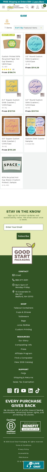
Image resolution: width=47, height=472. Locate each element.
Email (18, 275)
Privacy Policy (23, 449)
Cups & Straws (23, 312)
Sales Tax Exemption (23, 382)
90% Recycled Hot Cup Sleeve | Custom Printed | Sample (11, 179)
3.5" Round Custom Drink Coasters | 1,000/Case (33, 58)
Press (23, 349)
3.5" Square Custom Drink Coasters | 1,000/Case (10, 141)
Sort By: (19, 27)
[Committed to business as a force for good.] (11, 426)
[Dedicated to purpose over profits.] (30, 426)
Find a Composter (24, 358)
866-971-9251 (21, 280)
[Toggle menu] (3, 7)
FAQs (23, 373)
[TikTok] (37, 391)
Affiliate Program (23, 353)
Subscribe (23, 236)
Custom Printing (23, 329)
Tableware (23, 316)
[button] (7, 23)
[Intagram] (9, 391)
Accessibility (23, 453)
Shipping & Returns (23, 377)
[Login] (37, 7)
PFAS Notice (23, 457)
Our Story (23, 340)
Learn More (38, 2)
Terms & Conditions (23, 445)
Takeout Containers (23, 308)
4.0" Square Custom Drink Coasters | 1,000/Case (11, 102)
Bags (23, 321)
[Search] (27, 7)
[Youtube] (23, 391)
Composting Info (23, 345)
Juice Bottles (23, 325)
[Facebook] (16, 391)
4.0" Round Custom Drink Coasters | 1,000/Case (33, 102)
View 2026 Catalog (23, 362)
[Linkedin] (30, 391)
